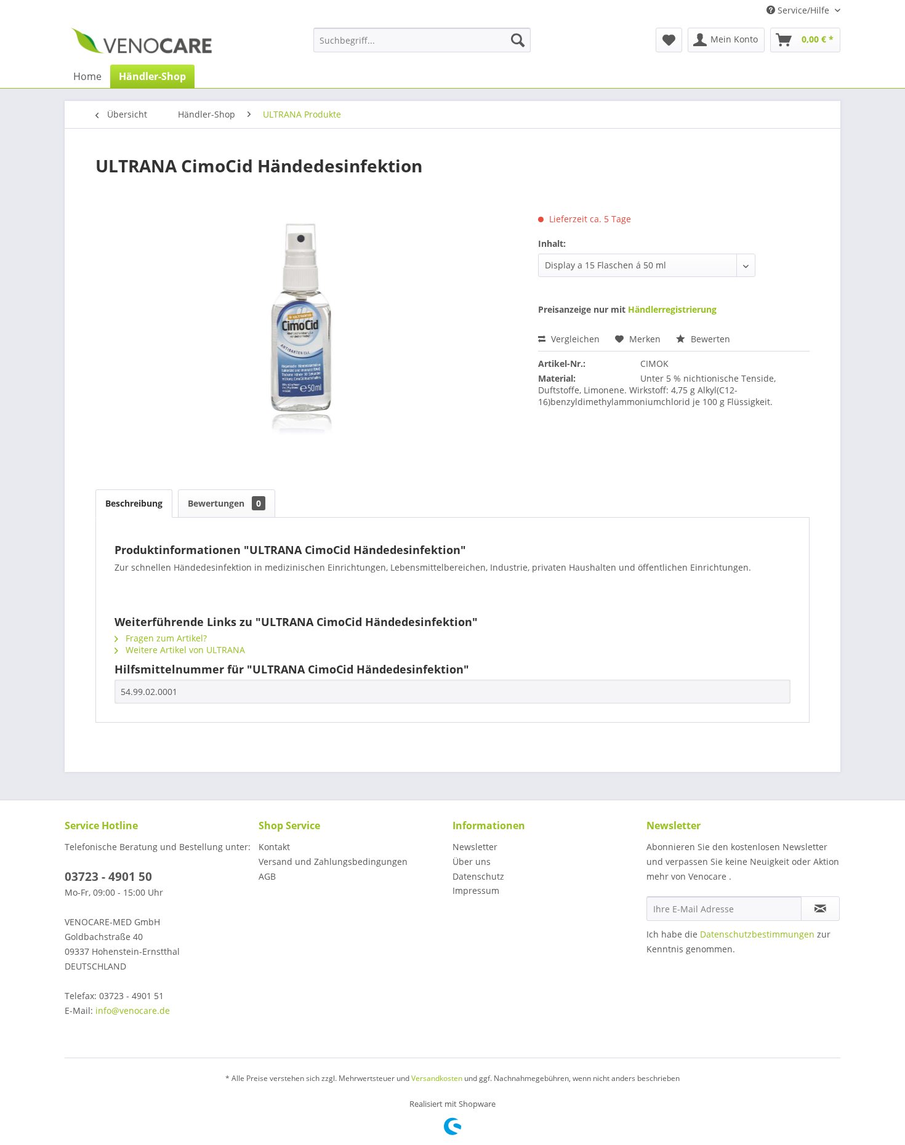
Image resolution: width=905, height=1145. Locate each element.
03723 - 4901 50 (108, 877)
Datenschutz (478, 876)
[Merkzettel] (669, 40)
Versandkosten (436, 1078)
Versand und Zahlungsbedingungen (333, 861)
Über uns (471, 861)
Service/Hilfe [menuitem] (803, 10)
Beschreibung (134, 503)
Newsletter (474, 847)
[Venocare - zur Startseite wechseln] (141, 43)
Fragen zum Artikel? (165, 638)
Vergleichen (574, 339)
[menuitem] (422, 40)
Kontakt (274, 847)
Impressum (475, 890)
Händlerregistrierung (672, 309)
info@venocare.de (132, 1010)
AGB (267, 876)
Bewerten (709, 339)
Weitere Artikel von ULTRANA (184, 650)
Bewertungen (224, 503)
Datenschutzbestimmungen (757, 934)
